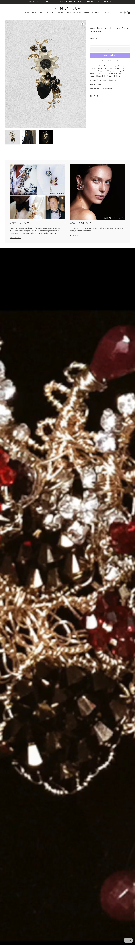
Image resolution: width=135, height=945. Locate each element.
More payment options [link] (110, 60)
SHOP (42, 12)
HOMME (50, 12)
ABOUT (35, 12)
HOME (26, 12)
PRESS (86, 12)
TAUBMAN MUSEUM (63, 12)
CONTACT (107, 12)
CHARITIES (77, 12)
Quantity (93, 38)
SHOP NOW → (15, 238)
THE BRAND (95, 12)
